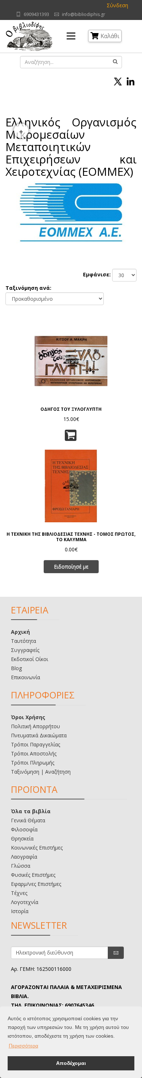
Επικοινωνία (25, 677)
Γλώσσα (20, 865)
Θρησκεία (22, 838)
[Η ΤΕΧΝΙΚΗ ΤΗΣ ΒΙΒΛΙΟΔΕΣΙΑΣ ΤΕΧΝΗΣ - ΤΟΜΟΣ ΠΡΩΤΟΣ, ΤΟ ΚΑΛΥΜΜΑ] (71, 485)
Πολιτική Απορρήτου (35, 726)
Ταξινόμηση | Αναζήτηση (41, 771)
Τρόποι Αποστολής (33, 753)
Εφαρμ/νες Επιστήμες (36, 883)
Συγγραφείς (25, 650)
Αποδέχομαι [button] (71, 1063)
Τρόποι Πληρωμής (32, 762)
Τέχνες (19, 892)
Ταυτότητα (23, 640)
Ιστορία (19, 911)
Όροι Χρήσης (28, 717)
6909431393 (36, 14)
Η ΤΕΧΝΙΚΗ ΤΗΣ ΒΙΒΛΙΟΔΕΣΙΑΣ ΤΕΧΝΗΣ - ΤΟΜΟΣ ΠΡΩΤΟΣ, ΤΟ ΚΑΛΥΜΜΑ (71, 537)
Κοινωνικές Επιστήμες (37, 847)
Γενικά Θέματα (28, 820)
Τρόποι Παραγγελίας (35, 744)
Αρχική (20, 631)
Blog (16, 668)
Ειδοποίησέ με (71, 566)
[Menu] (71, 36)
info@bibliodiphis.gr (83, 14)
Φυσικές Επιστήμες (33, 874)
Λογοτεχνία (24, 902)
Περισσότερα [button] (23, 1046)
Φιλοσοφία (24, 829)
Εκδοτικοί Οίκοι (29, 659)
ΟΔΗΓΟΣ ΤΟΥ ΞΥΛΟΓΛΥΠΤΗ (71, 409)
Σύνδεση (117, 5)
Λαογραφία (24, 856)
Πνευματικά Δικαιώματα (39, 735)
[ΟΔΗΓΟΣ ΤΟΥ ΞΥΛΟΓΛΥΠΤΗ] (71, 360)
